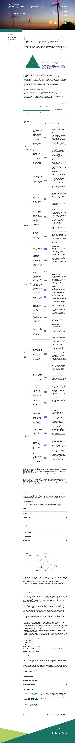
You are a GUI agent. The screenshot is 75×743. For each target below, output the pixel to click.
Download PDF (50, 737)
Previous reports (63, 737)
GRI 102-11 (58, 8)
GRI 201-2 (59, 13)
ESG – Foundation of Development (20, 7)
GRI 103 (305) (64, 9)
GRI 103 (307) (64, 13)
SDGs (56, 1)
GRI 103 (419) (59, 9)
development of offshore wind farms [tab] (31, 694)
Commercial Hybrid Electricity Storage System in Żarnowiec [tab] (31, 699)
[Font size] (61, 2)
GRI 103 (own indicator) (57, 11)
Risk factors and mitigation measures (12, 40)
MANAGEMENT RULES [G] (34, 7)
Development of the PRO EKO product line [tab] (31, 705)
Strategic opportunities (11, 44)
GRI (53, 1)
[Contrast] (64, 2)
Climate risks (10, 42)
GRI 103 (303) (64, 11)
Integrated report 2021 (11, 7)
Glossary (56, 737)
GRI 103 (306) (64, 15)
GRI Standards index (41, 737)
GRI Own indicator (64, 8)
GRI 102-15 (55, 13)
